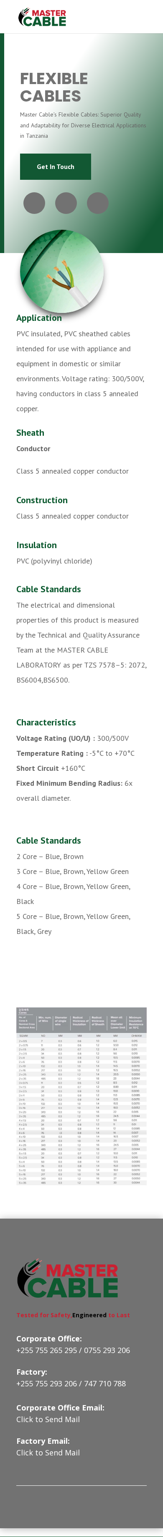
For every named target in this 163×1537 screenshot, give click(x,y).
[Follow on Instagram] (66, 203)
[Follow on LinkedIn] (98, 203)
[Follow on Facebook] (34, 203)
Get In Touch (55, 166)
